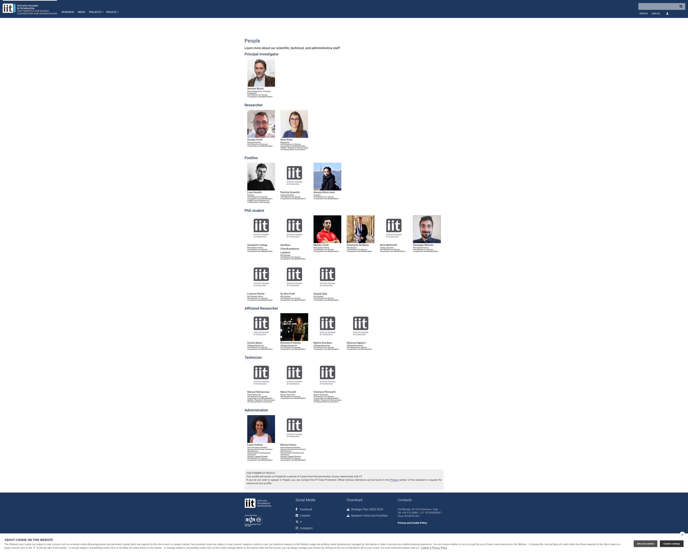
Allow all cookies (645, 544)
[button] (95, 9)
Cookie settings (671, 544)
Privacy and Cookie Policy (412, 522)
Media (81, 12)
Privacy (394, 479)
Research (68, 12)
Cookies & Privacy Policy (434, 547)
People (643, 13)
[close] (682, 535)
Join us (655, 13)
